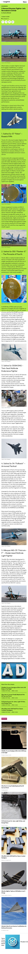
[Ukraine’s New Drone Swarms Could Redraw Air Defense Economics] (14, 911)
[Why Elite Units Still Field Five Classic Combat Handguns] (14, 840)
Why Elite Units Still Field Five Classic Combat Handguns (12, 709)
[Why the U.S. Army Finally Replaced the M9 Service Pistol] (14, 770)
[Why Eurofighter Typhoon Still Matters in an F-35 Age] (14, 876)
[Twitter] (6, 21)
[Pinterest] (9, 21)
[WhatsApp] (12, 21)
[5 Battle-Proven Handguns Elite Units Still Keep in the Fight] (14, 735)
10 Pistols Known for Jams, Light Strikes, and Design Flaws (13, 702)
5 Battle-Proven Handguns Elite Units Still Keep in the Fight (13, 688)
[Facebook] (2, 21)
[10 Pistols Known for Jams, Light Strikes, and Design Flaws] (14, 805)
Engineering (4, 6)
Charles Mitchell (7, 12)
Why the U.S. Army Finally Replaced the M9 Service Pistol (13, 695)
